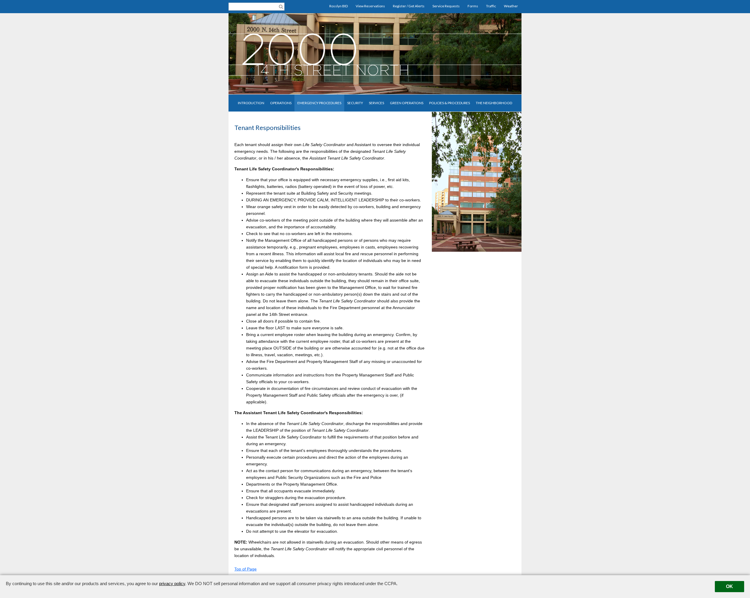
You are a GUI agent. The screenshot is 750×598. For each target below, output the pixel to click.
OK (729, 586)
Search (281, 6)
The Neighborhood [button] (494, 103)
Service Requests (446, 6)
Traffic (491, 6)
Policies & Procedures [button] (449, 103)
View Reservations (370, 6)
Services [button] (376, 103)
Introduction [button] (251, 103)
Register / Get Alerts (409, 6)
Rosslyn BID (338, 6)
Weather (511, 6)
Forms (473, 6)
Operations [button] (281, 103)
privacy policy (172, 583)
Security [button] (355, 103)
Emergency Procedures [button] (319, 103)
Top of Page (245, 569)
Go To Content (24, 15)
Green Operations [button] (406, 103)
